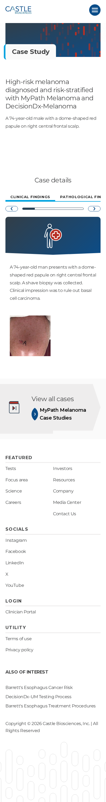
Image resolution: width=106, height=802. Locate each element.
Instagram (16, 540)
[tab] (30, 197)
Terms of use (18, 638)
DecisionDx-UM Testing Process (38, 696)
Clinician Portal (20, 611)
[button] (95, 10)
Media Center (67, 502)
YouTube (14, 585)
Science (13, 491)
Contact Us (64, 513)
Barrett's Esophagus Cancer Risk (39, 687)
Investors (62, 468)
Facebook (15, 551)
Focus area (16, 479)
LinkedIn (14, 562)
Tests (10, 468)
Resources (64, 479)
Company (63, 491)
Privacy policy (19, 649)
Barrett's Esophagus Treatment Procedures (50, 705)
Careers (13, 502)
